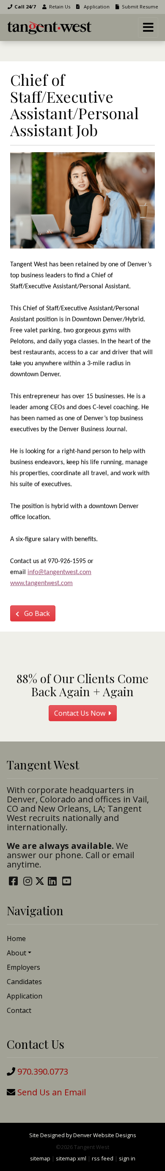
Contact (19, 1010)
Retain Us (59, 6)
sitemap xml (71, 1158)
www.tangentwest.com (41, 583)
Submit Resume (140, 6)
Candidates (24, 981)
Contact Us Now (80, 713)
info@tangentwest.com (59, 572)
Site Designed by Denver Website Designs (82, 1135)
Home (16, 938)
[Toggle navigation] (148, 27)
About (16, 953)
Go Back (36, 613)
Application (96, 6)
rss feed (102, 1158)
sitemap (40, 1158)
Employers (23, 967)
